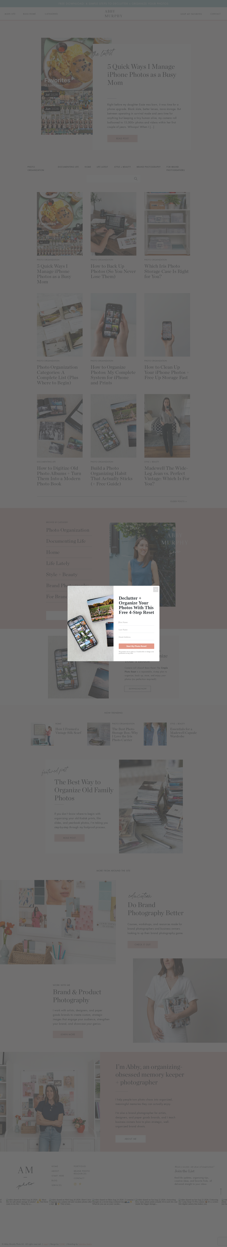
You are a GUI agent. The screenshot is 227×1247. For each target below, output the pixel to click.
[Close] (155, 589)
